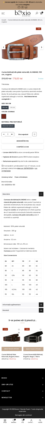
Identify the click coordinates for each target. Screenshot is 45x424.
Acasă (4, 20)
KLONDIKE (22, 200)
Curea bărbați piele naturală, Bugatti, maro (10, 355)
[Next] (41, 47)
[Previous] (3, 47)
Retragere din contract (23, 415)
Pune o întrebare (21, 177)
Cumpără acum (22, 147)
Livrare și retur (7, 177)
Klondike (9, 182)
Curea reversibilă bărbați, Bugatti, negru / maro (33, 355)
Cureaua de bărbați (11, 200)
